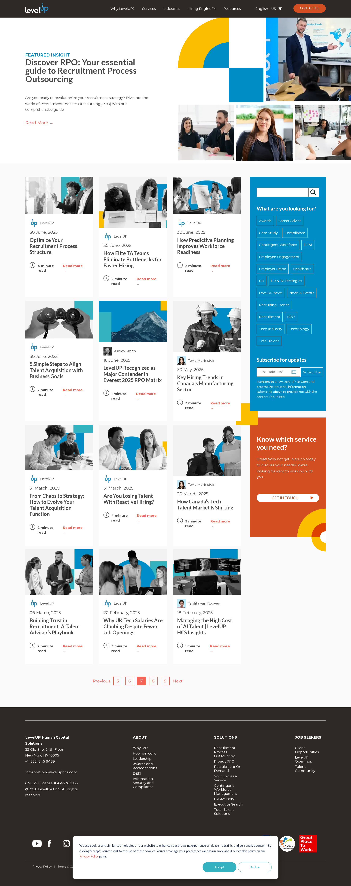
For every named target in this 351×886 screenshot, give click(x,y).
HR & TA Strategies (286, 281)
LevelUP (47, 223)
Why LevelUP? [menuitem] (122, 9)
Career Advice (289, 221)
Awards (265, 221)
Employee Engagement (279, 257)
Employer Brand (272, 269)
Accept (219, 867)
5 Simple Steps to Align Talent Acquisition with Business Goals (56, 370)
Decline (255, 867)
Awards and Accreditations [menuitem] (145, 766)
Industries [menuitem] (171, 9)
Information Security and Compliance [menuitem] (144, 783)
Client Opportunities (307, 750)
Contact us (309, 8)
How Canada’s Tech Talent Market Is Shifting (205, 505)
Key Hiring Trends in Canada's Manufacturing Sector (205, 383)
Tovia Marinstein (202, 360)
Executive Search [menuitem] (228, 804)
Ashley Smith (125, 351)
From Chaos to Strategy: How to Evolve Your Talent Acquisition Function (57, 505)
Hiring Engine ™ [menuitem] (202, 9)
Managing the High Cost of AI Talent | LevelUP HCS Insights (204, 626)
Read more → (73, 268)
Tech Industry (270, 329)
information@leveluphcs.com (51, 772)
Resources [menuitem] (232, 9)
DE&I (308, 245)
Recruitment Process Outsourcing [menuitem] (225, 752)
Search (314, 192)
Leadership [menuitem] (142, 759)
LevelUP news (270, 293)
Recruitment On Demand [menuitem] (228, 769)
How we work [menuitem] (144, 753)
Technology (299, 329)
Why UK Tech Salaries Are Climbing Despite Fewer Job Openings (133, 626)
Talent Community (305, 769)
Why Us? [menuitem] (140, 748)
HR (261, 281)
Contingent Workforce (278, 245)
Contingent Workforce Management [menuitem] (225, 789)
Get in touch (285, 498)
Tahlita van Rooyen (204, 603)
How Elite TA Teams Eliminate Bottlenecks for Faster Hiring (132, 259)
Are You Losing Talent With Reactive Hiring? (128, 499)
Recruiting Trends (274, 305)
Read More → (39, 122)
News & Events (301, 293)
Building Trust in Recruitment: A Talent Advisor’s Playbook (55, 626)
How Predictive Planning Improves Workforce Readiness (205, 246)
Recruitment (269, 317)
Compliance (295, 233)
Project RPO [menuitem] (224, 761)
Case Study (268, 233)
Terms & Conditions (71, 866)
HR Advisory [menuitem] (224, 799)
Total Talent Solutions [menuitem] (224, 812)
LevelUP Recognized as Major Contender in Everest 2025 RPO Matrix (132, 374)
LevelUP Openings (303, 759)
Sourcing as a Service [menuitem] (226, 778)
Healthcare (302, 269)
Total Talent (269, 341)
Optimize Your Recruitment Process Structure (53, 246)
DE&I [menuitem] (137, 773)
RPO (291, 317)
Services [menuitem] (149, 9)
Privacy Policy (89, 856)
